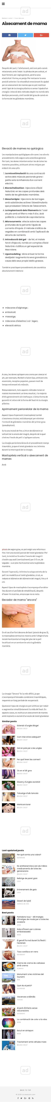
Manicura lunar (24, 804)
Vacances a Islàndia (26, 996)
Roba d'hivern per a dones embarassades (29, 930)
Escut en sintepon (25, 1030)
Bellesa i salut (7, 18)
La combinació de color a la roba (32, 1019)
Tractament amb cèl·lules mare (31, 1042)
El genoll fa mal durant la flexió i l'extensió (31, 941)
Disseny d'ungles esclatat (28, 782)
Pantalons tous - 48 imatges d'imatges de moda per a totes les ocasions (33, 919)
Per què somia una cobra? (29, 854)
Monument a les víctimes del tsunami (30, 975)
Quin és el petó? (24, 985)
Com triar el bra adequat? (29, 737)
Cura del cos (19, 18)
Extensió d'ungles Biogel (27, 725)
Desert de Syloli (24, 901)
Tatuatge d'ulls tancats (27, 793)
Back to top (25, 1090)
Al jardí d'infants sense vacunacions (27, 1009)
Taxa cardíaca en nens (27, 951)
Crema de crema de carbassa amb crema (31, 964)
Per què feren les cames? (28, 759)
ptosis (5, 549)
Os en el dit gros (24, 770)
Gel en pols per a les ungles (29, 748)
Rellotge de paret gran (27, 878)
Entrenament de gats (27, 889)
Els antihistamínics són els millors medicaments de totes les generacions (32, 868)
